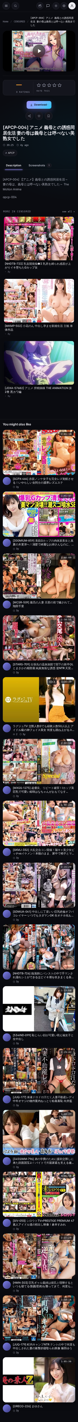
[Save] (49, 116)
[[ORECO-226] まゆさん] (39, 1384)
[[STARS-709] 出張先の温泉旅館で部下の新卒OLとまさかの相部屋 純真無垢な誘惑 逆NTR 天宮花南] (39, 644)
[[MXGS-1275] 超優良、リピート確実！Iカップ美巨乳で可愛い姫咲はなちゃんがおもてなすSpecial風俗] (39, 768)
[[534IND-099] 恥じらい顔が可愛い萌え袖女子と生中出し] (39, 1015)
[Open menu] (6, 6)
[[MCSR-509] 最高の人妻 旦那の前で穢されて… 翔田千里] (39, 582)
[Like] (39, 116)
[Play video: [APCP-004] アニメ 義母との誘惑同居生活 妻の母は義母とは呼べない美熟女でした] (39, 51)
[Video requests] (40, 5)
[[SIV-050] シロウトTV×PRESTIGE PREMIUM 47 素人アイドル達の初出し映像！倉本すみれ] (39, 1201)
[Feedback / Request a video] (48, 5)
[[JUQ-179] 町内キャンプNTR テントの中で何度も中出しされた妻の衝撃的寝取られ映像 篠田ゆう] (39, 1324)
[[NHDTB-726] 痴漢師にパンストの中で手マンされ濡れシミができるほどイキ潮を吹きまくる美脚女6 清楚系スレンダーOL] (39, 953)
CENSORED (19, 21)
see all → (68, 211)
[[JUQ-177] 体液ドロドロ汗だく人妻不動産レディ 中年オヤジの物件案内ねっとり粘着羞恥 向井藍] (39, 1077)
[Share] (29, 116)
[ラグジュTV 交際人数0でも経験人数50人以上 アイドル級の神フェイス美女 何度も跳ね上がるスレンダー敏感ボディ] (39, 706)
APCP (11, 152)
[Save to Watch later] (70, 434)
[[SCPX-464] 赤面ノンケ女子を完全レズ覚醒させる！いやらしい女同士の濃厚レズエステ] (39, 459)
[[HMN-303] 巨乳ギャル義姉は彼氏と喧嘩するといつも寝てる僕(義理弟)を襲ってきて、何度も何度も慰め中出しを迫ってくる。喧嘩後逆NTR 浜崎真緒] (39, 1262)
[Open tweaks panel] (64, 5)
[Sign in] (72, 5)
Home (5, 21)
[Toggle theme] (56, 5)
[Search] (15, 6)
